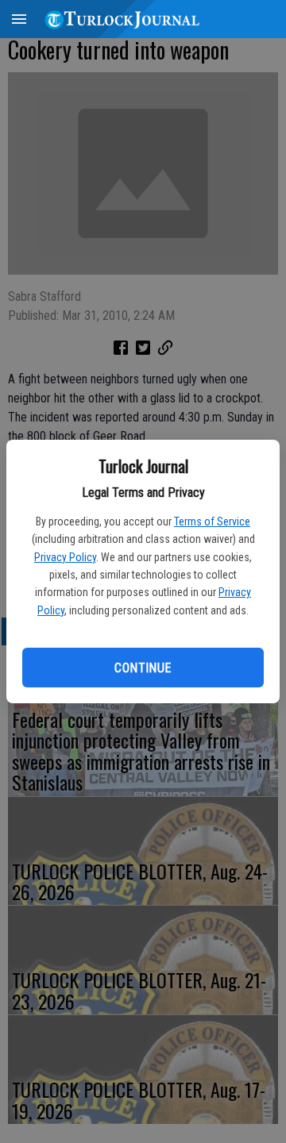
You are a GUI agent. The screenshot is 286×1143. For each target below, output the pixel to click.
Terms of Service (212, 521)
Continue (142, 667)
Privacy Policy (65, 557)
